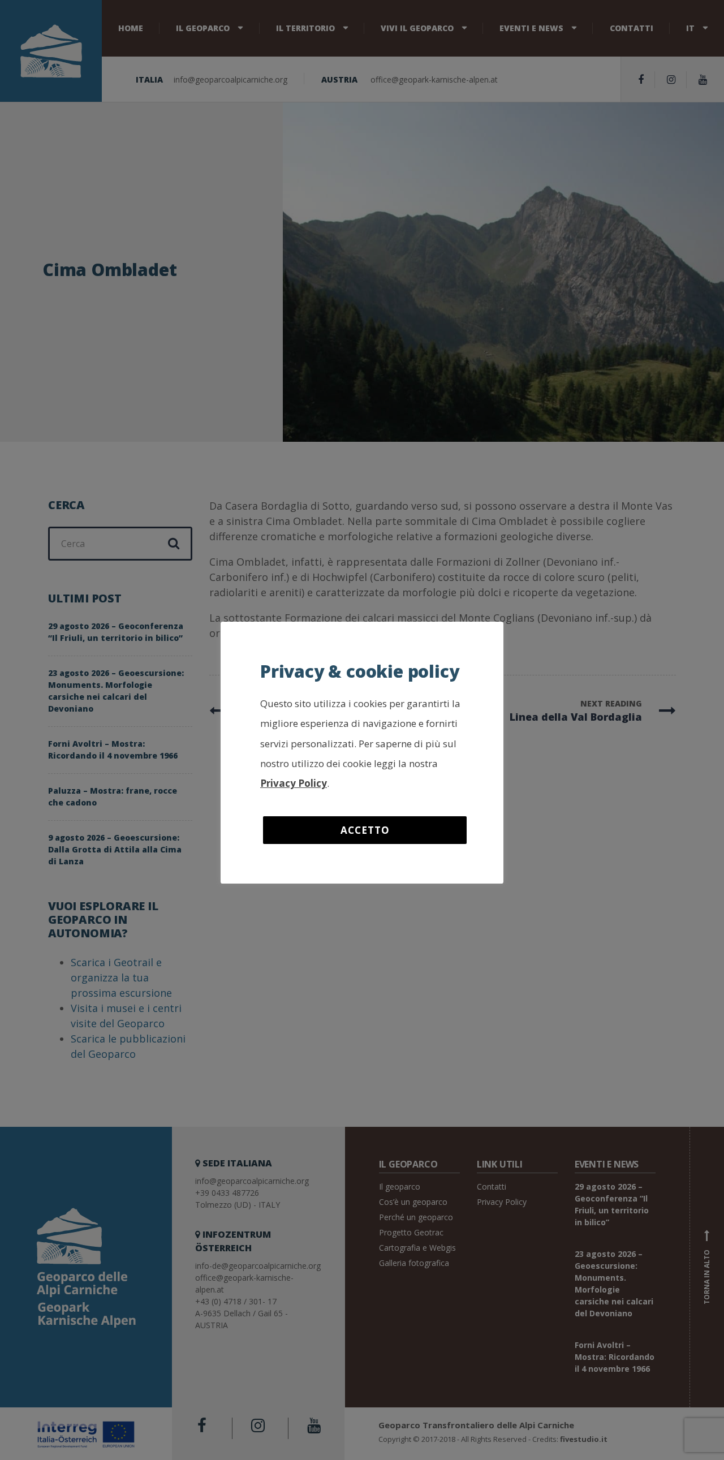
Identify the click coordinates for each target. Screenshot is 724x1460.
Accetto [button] (365, 830)
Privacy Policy (293, 783)
